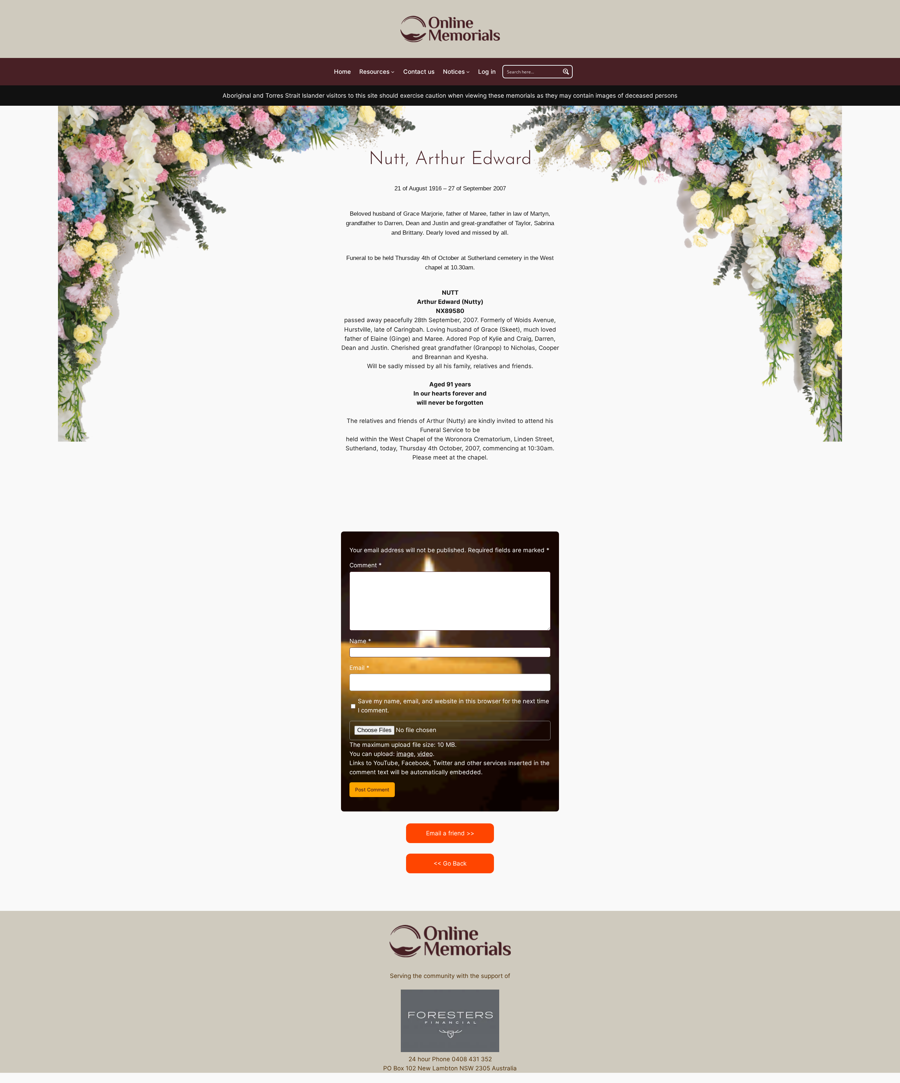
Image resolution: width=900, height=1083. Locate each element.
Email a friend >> (450, 833)
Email (359, 667)
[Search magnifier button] (566, 72)
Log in (487, 71)
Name (360, 641)
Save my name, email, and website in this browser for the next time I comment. (453, 706)
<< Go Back (450, 863)
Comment (365, 565)
